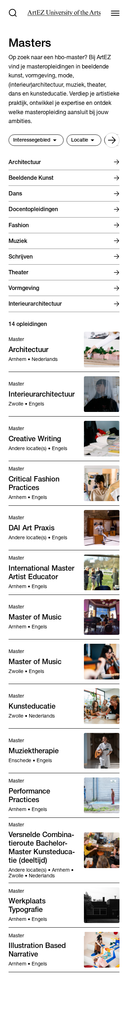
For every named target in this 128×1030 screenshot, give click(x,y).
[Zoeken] (13, 13)
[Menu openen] (115, 13)
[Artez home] (63, 13)
